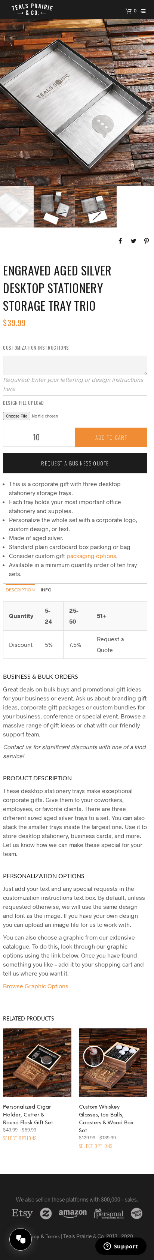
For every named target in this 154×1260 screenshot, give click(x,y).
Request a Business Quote (75, 463)
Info (46, 590)
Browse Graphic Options (35, 985)
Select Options (20, 1138)
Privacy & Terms (40, 1237)
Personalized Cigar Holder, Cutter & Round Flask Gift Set (28, 1115)
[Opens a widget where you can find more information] (121, 1247)
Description (20, 590)
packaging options (91, 555)
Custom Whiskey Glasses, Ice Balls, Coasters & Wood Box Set (106, 1119)
